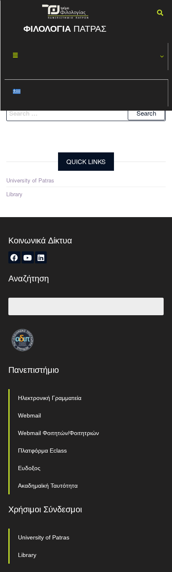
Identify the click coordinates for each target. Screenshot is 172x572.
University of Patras (30, 180)
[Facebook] (14, 257)
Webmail (29, 415)
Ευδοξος (29, 468)
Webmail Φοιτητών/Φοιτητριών (58, 433)
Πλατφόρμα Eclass (42, 450)
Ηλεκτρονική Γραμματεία (49, 398)
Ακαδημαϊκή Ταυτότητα (48, 485)
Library (14, 194)
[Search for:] (86, 113)
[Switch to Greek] (86, 93)
